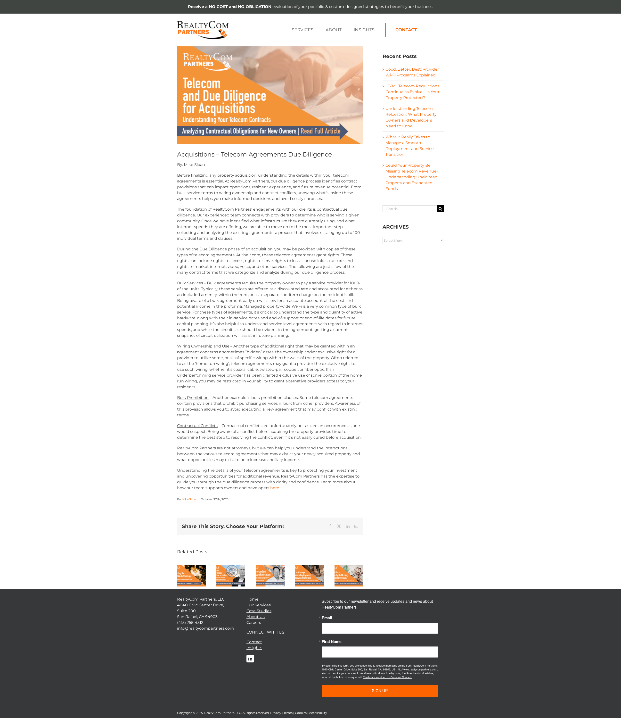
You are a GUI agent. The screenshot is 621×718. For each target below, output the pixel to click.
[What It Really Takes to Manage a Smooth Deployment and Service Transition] (309, 567)
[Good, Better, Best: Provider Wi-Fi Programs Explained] (191, 567)
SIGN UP (380, 691)
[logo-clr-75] (203, 22)
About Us (255, 616)
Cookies (301, 713)
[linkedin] (250, 658)
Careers (253, 622)
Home (252, 599)
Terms (288, 713)
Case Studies (258, 611)
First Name (332, 642)
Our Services (258, 605)
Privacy (275, 713)
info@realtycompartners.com (205, 628)
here (274, 488)
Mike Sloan (189, 499)
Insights (254, 647)
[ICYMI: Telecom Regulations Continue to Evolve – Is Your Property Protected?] (230, 567)
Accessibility (318, 713)
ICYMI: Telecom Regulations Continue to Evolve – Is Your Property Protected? (412, 92)
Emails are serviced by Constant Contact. (387, 677)
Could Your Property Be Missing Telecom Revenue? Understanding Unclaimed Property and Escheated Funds (411, 177)
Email (327, 618)
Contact (254, 642)
